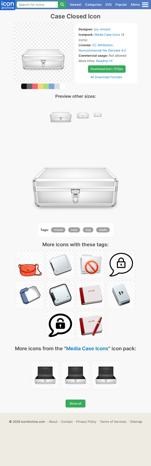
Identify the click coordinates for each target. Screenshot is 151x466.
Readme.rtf (104, 61)
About (53, 421)
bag (88, 230)
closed (58, 230)
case (74, 230)
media (103, 230)
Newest (75, 4)
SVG (108, 4)
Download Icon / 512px (107, 69)
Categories (93, 4)
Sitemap (136, 421)
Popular (121, 4)
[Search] (62, 4)
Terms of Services (113, 421)
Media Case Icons (107, 34)
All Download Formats (106, 77)
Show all (75, 403)
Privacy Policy (86, 421)
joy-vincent (102, 29)
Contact (67, 421)
